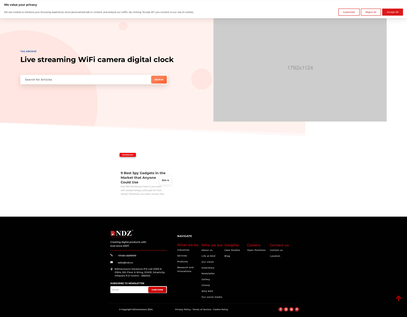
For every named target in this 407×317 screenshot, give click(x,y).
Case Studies (232, 250)
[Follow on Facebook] (281, 309)
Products (182, 261)
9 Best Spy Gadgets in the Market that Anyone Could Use (143, 177)
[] (376, 301)
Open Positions (256, 250)
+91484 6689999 (127, 255)
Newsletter (208, 273)
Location (275, 256)
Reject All (371, 12)
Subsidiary (208, 267)
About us (207, 250)
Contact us (276, 250)
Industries (183, 250)
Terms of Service (202, 309)
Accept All (392, 12)
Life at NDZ (209, 256)
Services (182, 255)
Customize (349, 12)
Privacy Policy (183, 309)
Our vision (208, 262)
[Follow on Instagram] (286, 309)
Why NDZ (207, 291)
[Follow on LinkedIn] (291, 309)
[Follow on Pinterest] (297, 309)
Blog (227, 256)
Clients (206, 285)
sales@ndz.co (125, 262)
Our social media (212, 297)
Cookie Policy (220, 309)
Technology (128, 155)
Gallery (206, 279)
